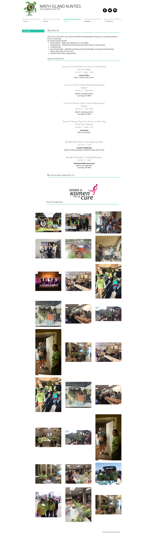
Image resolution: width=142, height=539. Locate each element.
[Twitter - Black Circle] (110, 10)
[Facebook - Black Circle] (105, 10)
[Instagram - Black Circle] (115, 10)
